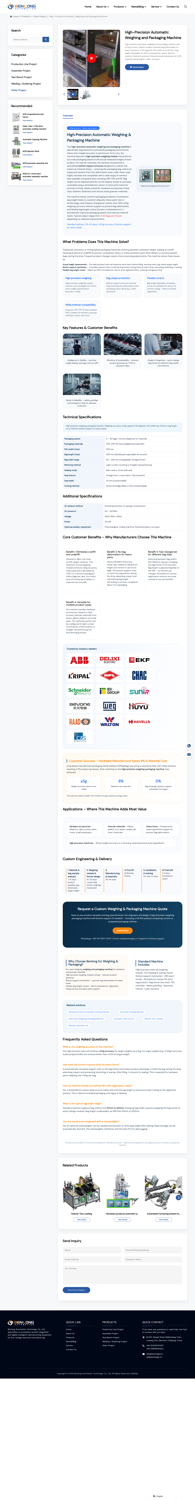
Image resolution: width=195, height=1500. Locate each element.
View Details (81, 1220)
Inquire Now (122, 930)
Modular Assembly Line (78, 1025)
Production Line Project (24, 64)
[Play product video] (91, 58)
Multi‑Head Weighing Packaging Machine (86, 1019)
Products (119, 6)
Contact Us (173, 6)
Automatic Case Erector (124, 1019)
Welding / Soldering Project (26, 84)
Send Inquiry (138, 67)
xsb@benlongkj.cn (154, 1354)
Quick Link (73, 1322)
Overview (68, 115)
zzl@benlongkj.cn (154, 1357)
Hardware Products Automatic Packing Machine (89, 1012)
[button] (178, 1197)
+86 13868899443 (155, 1348)
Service (155, 6)
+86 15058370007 (155, 1345)
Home (88, 6)
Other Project (39, 16)
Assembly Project (21, 70)
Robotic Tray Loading (154, 1019)
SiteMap (134, 1373)
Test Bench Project (21, 77)
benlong (22, 6)
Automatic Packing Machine (132, 1012)
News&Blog (137, 6)
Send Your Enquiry (76, 1290)
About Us (101, 6)
